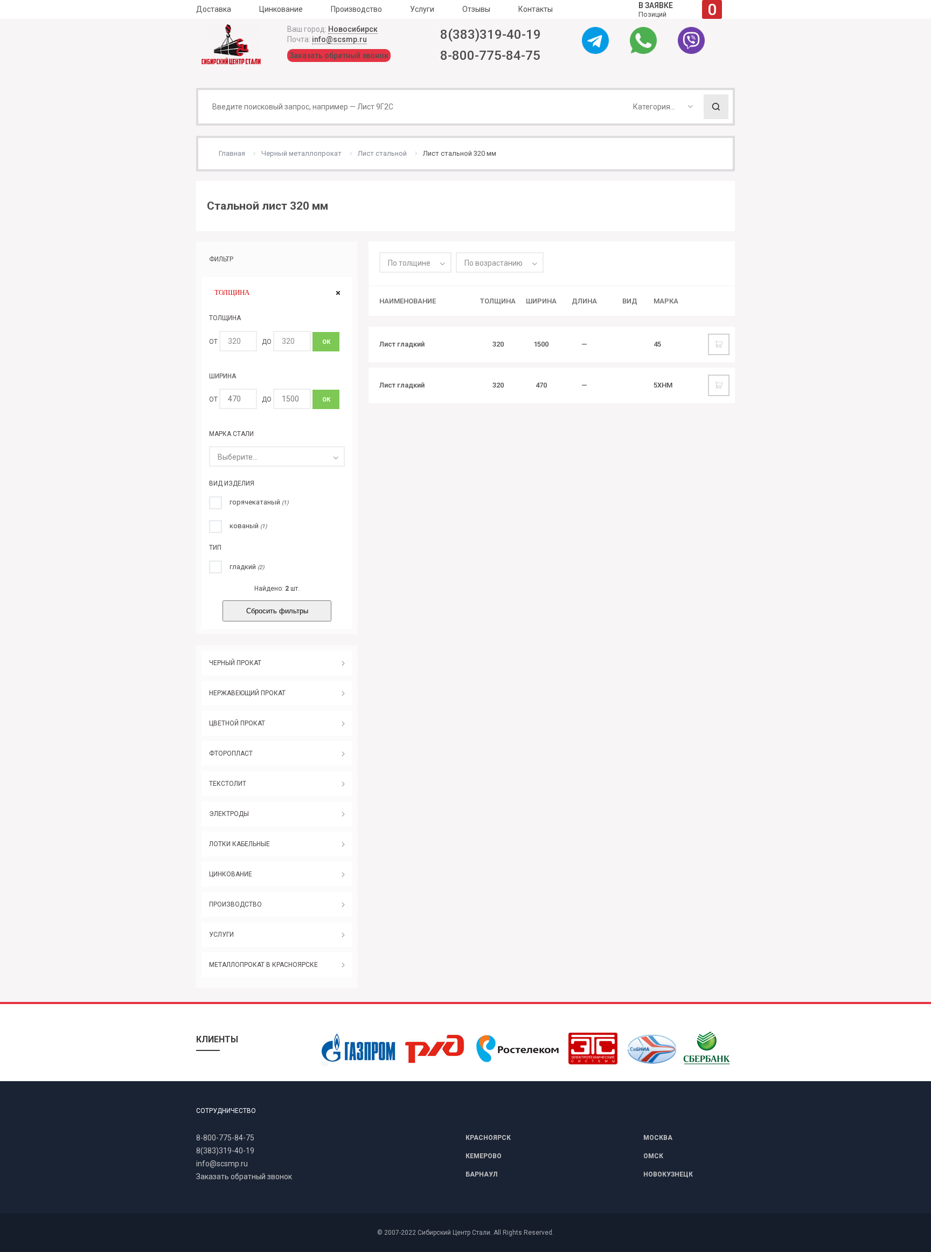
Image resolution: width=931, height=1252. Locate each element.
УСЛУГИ (221, 934)
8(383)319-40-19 (490, 34)
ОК (326, 341)
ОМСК (653, 1156)
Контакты (535, 9)
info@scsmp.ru (339, 39)
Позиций (677, 9)
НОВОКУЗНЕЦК (668, 1174)
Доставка (213, 9)
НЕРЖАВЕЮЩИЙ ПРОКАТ (247, 693)
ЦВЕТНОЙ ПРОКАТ (237, 723)
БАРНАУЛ (481, 1174)
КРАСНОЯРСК (488, 1138)
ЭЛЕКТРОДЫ (229, 814)
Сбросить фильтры (277, 611)
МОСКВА (657, 1138)
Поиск (716, 106)
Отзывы (476, 9)
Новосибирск (353, 29)
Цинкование (281, 9)
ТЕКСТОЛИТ (227, 783)
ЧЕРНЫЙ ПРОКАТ (235, 663)
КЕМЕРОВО (484, 1156)
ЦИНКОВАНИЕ (230, 874)
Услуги (422, 9)
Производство (356, 9)
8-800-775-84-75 (490, 55)
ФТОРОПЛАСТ (231, 753)
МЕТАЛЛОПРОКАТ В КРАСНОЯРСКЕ (263, 965)
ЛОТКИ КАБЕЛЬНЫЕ (239, 844)
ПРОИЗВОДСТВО (235, 904)
